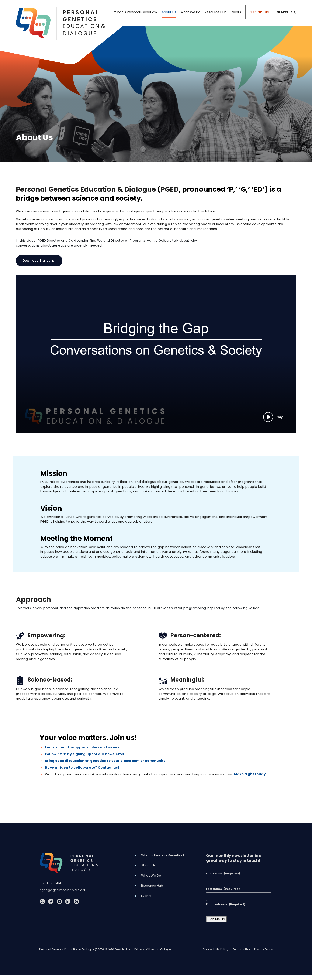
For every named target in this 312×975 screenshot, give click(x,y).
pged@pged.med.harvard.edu (63, 890)
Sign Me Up (216, 919)
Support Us (259, 12)
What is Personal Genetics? (135, 12)
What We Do (190, 12)
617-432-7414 (50, 883)
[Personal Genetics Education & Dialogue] (60, 12)
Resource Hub (215, 12)
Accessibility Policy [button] (215, 949)
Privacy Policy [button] (263, 949)
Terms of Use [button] (241, 949)
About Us (169, 12)
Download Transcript (39, 260)
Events (236, 12)
